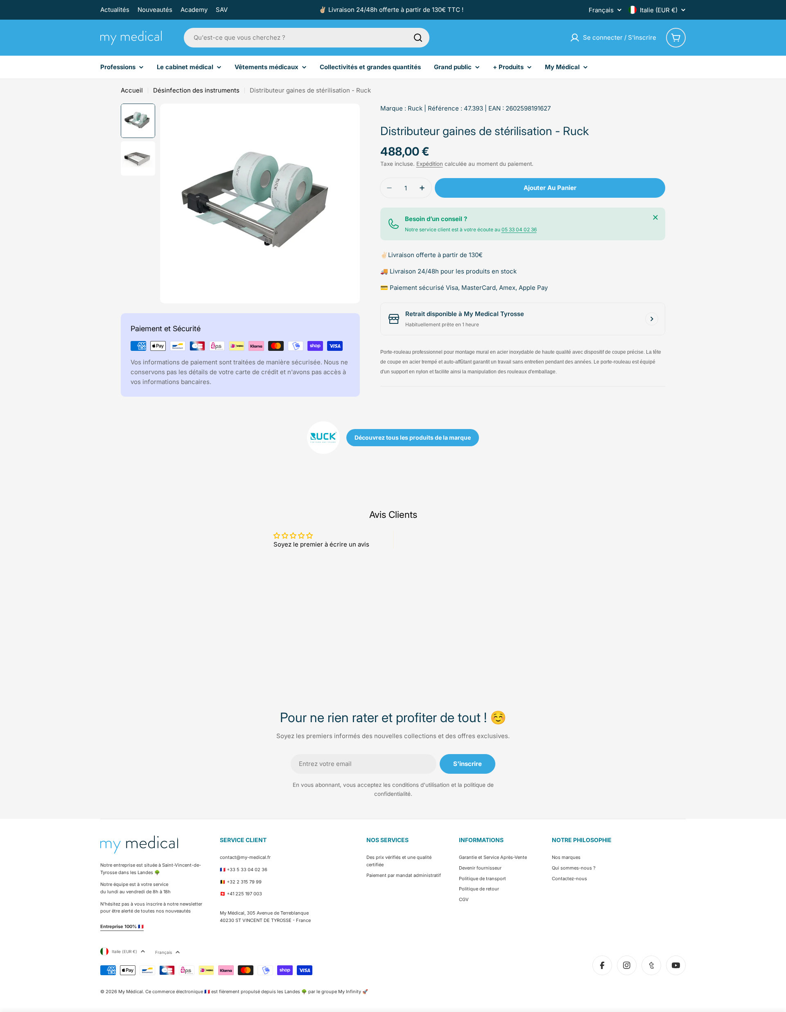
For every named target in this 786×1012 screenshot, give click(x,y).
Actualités (114, 10)
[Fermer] (655, 217)
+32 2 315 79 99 (244, 882)
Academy (194, 10)
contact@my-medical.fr (245, 857)
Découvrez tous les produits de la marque (413, 437)
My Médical (130, 991)
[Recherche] (418, 38)
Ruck (415, 108)
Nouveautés (155, 10)
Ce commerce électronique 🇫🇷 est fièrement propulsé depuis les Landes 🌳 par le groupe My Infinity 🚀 (256, 991)
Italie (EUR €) (659, 10)
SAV (222, 10)
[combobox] (306, 37)
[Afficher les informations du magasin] (651, 318)
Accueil (132, 90)
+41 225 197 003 (244, 894)
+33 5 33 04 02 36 (247, 869)
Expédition (429, 163)
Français (601, 10)
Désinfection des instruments (196, 90)
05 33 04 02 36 (519, 229)
